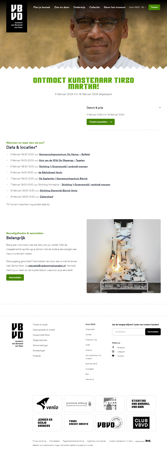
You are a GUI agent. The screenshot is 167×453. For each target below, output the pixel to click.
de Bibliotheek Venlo (50, 172)
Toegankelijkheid (40, 340)
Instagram (121, 352)
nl (142, 7)
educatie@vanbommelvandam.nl (47, 265)
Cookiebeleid (54, 441)
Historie (89, 350)
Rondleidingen (39, 350)
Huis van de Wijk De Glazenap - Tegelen (62, 160)
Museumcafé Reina (41, 335)
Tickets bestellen (98, 121)
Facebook (121, 347)
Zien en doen (61, 7)
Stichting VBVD (91, 364)
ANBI (88, 345)
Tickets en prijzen (40, 324)
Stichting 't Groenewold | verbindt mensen (63, 166)
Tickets (154, 7)
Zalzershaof (46, 196)
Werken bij (90, 379)
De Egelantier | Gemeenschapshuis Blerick (63, 178)
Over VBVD (134, 7)
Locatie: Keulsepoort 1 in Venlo (121, 441)
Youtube (120, 356)
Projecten (37, 356)
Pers (87, 374)
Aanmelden (15, 277)
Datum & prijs (95, 107)
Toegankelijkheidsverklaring (73, 441)
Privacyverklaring (39, 441)
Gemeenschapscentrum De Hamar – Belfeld (64, 154)
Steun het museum (115, 7)
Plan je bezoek (41, 7)
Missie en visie (91, 340)
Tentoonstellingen (40, 345)
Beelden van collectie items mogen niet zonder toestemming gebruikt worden (63, 445)
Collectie (94, 7)
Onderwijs (79, 7)
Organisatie (90, 329)
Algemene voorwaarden (96, 441)
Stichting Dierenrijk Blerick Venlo (58, 190)
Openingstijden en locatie (44, 330)
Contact (89, 334)
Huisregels (90, 369)
